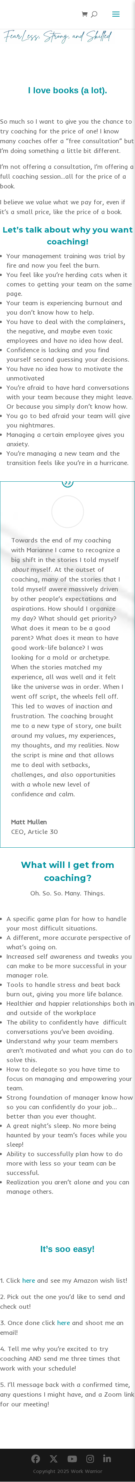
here (28, 1280)
